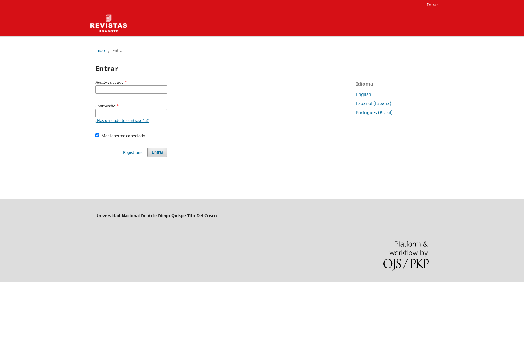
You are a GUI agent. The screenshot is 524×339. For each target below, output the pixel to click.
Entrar (432, 4)
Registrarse (133, 152)
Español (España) (373, 103)
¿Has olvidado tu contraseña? (122, 120)
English (363, 94)
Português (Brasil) (374, 112)
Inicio (100, 50)
